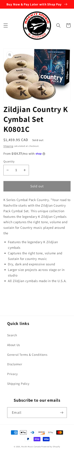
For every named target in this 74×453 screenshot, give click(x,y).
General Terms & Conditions (27, 354)
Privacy (12, 374)
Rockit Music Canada (31, 446)
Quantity (9, 161)
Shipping (8, 146)
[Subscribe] (62, 412)
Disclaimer (14, 364)
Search (12, 335)
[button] (6, 25)
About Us (13, 345)
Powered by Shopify (50, 446)
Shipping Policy (18, 383)
